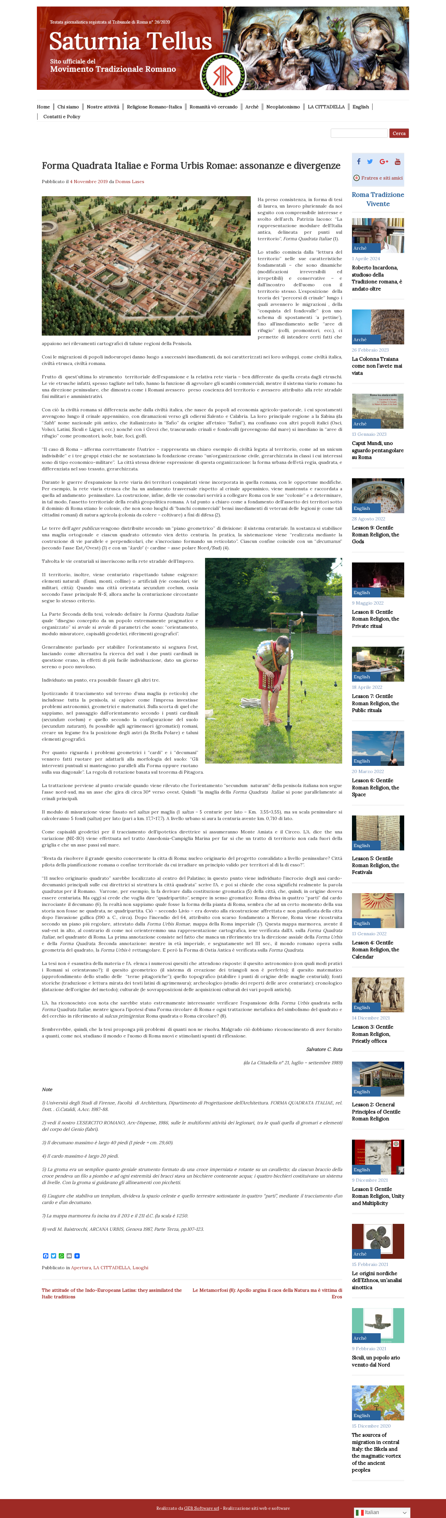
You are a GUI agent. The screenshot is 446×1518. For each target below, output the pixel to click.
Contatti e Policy (61, 116)
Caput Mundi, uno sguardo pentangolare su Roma (378, 450)
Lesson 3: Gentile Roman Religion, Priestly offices (372, 1034)
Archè (252, 107)
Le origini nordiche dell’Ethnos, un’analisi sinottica (377, 1280)
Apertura (81, 1268)
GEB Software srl (201, 1508)
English (361, 107)
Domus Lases (129, 181)
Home (43, 107)
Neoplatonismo (283, 107)
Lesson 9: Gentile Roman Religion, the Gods (375, 535)
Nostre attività (103, 107)
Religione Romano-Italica (154, 107)
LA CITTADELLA (326, 107)
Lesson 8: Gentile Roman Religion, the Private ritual (375, 619)
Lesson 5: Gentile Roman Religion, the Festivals (375, 865)
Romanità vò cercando (214, 107)
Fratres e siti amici (382, 178)
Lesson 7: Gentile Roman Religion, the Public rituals (375, 703)
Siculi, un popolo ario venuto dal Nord (376, 1361)
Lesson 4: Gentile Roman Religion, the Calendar (375, 950)
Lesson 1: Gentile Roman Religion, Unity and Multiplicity (378, 1196)
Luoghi (140, 1268)
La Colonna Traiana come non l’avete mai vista (377, 366)
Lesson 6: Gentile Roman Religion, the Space (375, 787)
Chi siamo (68, 107)
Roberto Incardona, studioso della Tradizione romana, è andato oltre (377, 278)
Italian (371, 1512)
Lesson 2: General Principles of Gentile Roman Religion (376, 1111)
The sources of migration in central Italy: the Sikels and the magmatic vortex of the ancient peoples (376, 1452)
